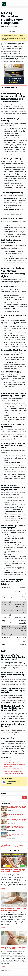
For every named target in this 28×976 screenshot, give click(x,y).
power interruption (17, 664)
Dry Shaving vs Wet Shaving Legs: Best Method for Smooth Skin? (17, 807)
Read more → (5, 888)
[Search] (24, 797)
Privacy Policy (7, 973)
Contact (21, 973)
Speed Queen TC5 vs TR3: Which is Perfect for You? (20, 845)
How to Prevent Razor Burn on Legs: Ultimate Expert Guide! (15, 813)
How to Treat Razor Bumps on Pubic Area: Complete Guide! (15, 827)
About (2, 973)
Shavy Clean (7, 970)
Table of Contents (10, 88)
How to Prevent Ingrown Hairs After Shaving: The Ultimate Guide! (15, 834)
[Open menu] (25, 4)
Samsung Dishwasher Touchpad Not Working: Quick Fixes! (7, 845)
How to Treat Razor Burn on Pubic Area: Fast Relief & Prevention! (16, 820)
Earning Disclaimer (15, 973)
